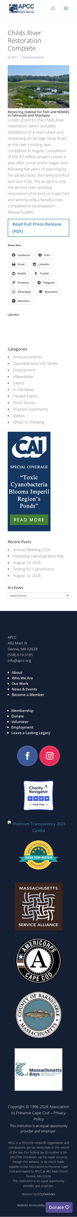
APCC (15, 57)
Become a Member (28, 694)
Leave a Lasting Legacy (30, 732)
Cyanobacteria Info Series (35, 363)
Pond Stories (24, 402)
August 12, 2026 (27, 575)
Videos (19, 415)
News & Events (24, 689)
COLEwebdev (46, 1194)
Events (18, 382)
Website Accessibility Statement (38, 1205)
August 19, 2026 (27, 562)
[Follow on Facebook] (27, 756)
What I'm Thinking (28, 422)
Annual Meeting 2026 (31, 549)
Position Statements (30, 409)
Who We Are (22, 678)
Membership (22, 710)
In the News (23, 389)
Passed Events (25, 395)
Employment (24, 369)
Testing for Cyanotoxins (33, 569)
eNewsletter (23, 376)
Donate (17, 716)
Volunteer (19, 721)
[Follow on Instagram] (49, 756)
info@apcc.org (19, 660)
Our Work (20, 683)
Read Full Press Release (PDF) (37, 227)
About (17, 672)
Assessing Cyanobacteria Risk (38, 556)
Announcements (33, 57)
